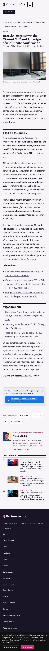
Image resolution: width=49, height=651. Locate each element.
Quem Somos (8, 590)
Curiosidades (8, 572)
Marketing (6, 578)
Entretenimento (9, 540)
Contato (6, 609)
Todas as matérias (10, 628)
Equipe (5, 596)
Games (15, 22)
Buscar (10, 12)
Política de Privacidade (11, 615)
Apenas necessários (10, 647)
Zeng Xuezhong (28, 259)
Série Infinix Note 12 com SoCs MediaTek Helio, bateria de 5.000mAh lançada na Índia (25, 316)
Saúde (5, 566)
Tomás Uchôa (10, 46)
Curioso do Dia (7, 22)
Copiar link (15, 421)
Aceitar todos (27, 647)
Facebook (37, 415)
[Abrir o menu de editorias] (30, 4)
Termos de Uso (8, 622)
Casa (5, 559)
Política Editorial (9, 603)
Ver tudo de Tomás (21, 449)
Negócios (6, 553)
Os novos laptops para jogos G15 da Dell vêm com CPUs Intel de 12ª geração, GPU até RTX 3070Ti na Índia (25, 284)
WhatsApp (24, 415)
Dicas (5, 547)
